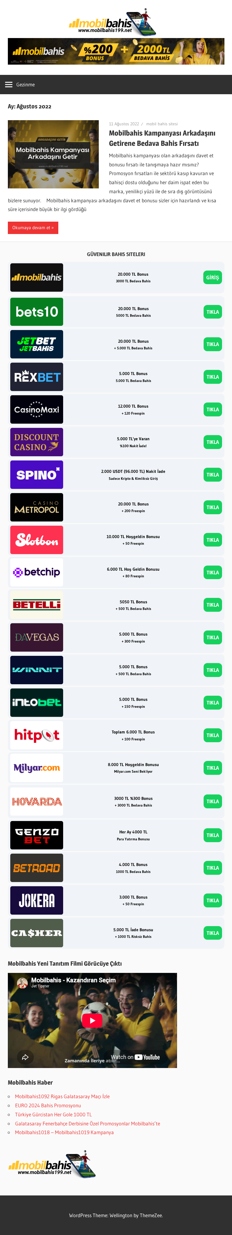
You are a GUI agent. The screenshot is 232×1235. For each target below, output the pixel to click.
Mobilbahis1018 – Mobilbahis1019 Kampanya (64, 1132)
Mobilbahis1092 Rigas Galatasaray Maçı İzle (62, 1096)
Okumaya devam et (31, 227)
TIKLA (213, 312)
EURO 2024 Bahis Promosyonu (48, 1105)
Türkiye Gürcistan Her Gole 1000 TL (53, 1114)
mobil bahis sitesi (162, 124)
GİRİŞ (212, 277)
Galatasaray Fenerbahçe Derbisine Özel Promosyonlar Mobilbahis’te (87, 1123)
